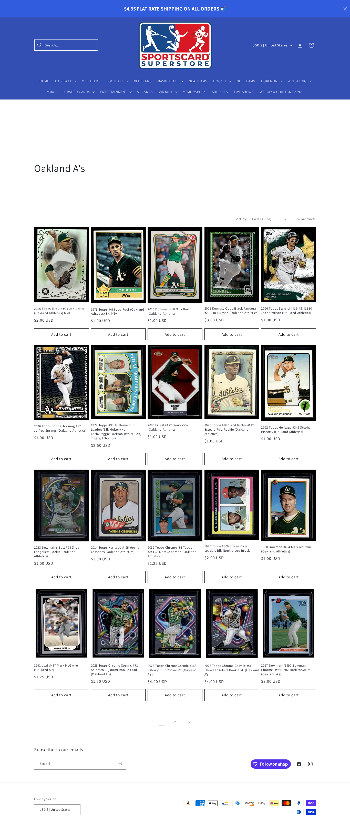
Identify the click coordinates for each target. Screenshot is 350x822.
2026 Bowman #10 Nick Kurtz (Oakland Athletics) (169, 311)
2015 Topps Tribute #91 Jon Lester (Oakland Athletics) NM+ (59, 311)
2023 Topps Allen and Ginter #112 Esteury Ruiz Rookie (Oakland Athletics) (229, 429)
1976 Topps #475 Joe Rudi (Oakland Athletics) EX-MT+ (117, 312)
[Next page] (188, 722)
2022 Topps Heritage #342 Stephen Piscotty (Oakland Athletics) (286, 429)
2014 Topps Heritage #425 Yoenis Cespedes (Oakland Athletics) (115, 550)
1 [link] (161, 722)
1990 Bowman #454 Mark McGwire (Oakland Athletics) (286, 549)
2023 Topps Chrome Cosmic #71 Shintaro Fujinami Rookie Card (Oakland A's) (114, 669)
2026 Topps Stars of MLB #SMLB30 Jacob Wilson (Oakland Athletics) (286, 310)
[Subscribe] (120, 764)
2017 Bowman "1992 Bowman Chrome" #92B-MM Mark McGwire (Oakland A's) (285, 669)
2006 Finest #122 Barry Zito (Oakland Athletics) (168, 427)
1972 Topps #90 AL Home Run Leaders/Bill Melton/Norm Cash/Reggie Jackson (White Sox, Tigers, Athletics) (116, 431)
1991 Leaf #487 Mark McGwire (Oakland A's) (56, 667)
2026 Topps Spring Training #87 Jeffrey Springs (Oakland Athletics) (60, 428)
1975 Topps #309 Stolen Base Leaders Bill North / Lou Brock (227, 548)
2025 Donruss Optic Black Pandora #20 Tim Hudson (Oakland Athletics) (231, 310)
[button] (66, 45)
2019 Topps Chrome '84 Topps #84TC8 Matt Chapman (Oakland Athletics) (172, 552)
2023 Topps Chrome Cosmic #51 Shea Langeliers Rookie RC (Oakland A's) (231, 670)
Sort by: (241, 219)
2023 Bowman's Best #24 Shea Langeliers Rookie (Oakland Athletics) (56, 552)
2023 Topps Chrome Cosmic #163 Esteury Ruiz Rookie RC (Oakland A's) (172, 670)
